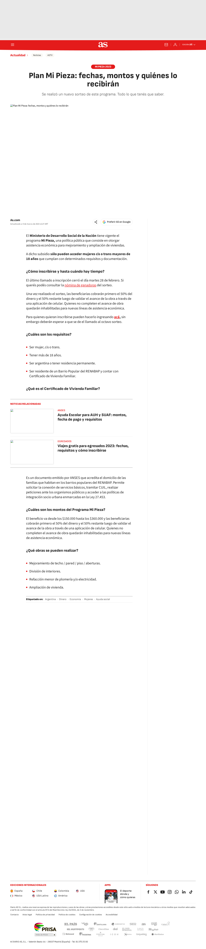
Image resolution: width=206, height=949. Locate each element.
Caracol (165, 924)
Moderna (85, 934)
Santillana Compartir (118, 924)
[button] (96, 222)
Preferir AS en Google (119, 221)
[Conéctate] (175, 45)
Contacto (14, 914)
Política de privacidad (45, 914)
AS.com (143, 924)
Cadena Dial (115, 929)
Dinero (62, 599)
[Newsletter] (166, 45)
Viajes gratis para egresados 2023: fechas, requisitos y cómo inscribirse (93, 448)
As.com (15, 220)
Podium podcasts (100, 934)
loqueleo (141, 934)
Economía (75, 599)
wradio (91, 929)
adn (154, 924)
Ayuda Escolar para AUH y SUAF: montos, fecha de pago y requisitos (92, 417)
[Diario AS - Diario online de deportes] (103, 44)
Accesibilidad (111, 914)
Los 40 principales (85, 924)
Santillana (100, 924)
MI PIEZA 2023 (103, 66)
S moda (127, 934)
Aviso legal (27, 914)
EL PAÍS (71, 924)
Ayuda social (103, 599)
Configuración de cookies (90, 914)
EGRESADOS (64, 441)
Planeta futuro (140, 929)
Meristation (158, 934)
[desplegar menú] (12, 44)
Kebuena (153, 929)
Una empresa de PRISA (45, 927)
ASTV (49, 55)
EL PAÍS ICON (114, 934)
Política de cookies (67, 914)
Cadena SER (133, 924)
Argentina (50, 599)
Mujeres (88, 599)
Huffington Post (75, 929)
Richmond (68, 934)
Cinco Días (104, 929)
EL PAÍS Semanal (127, 929)
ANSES (61, 410)
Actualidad (17, 55)
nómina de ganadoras (80, 285)
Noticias (37, 55)
